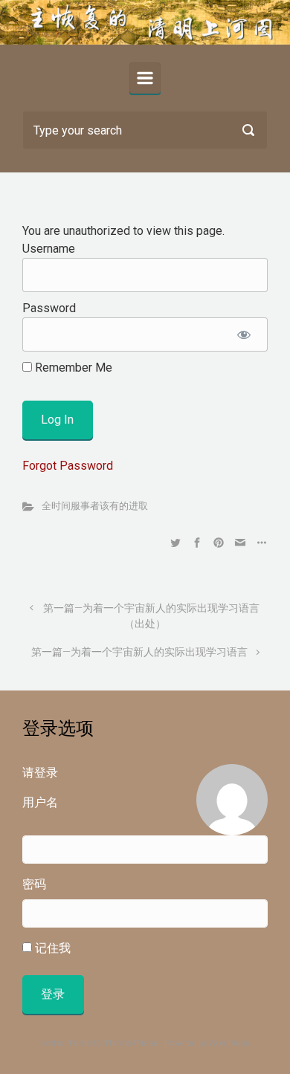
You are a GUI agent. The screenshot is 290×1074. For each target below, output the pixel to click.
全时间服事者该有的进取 (95, 505)
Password (49, 308)
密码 (34, 884)
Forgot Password (67, 466)
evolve (52, 1043)
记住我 (51, 948)
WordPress (229, 1043)
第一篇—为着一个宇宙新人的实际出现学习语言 (139, 652)
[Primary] (145, 78)
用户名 (40, 802)
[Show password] (243, 334)
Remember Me (72, 367)
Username (48, 249)
